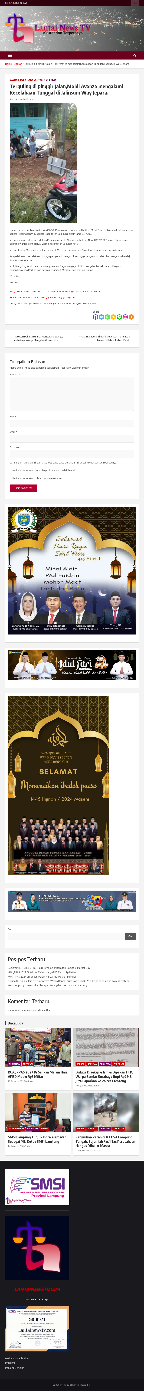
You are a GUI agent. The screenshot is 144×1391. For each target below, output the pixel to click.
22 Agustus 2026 (16, 1081)
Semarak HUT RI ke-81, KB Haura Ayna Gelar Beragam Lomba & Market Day (49, 968)
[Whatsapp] (107, 317)
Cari (10, 929)
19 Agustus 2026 (84, 1085)
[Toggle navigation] (9, 55)
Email (13, 431)
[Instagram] (125, 317)
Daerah (14, 79)
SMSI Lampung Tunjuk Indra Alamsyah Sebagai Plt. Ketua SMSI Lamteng (47, 985)
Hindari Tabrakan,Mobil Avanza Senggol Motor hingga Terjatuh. (42, 297)
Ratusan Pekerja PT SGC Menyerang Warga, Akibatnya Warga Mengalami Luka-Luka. (38, 338)
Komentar (16, 374)
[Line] (119, 317)
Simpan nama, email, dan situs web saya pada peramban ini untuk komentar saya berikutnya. (65, 462)
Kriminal (92, 1063)
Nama (14, 416)
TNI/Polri (28, 1063)
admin (33, 99)
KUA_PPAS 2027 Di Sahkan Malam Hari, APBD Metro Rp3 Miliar (42, 972)
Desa (23, 79)
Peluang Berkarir (14, 1367)
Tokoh (44, 1128)
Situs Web (15, 447)
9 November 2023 (19, 99)
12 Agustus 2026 (84, 1150)
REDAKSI (10, 1363)
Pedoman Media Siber (17, 1358)
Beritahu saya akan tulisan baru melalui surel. (37, 478)
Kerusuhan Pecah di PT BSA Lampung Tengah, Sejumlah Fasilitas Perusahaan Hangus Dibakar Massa (105, 1141)
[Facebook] (95, 317)
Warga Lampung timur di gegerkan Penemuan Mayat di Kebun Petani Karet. (104, 338)
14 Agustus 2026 (16, 1146)
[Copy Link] (113, 317)
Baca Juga (15, 1023)
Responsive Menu (135, 3)
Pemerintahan (16, 1128)
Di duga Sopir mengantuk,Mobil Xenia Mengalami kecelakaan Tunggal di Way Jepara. (53, 303)
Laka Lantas (35, 79)
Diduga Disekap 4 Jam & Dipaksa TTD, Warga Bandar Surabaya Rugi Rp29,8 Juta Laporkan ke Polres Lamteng (68, 981)
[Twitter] (101, 317)
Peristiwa (50, 79)
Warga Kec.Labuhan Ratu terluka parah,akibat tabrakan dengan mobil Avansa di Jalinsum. (56, 291)
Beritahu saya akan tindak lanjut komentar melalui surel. (43, 470)
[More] (131, 317)
